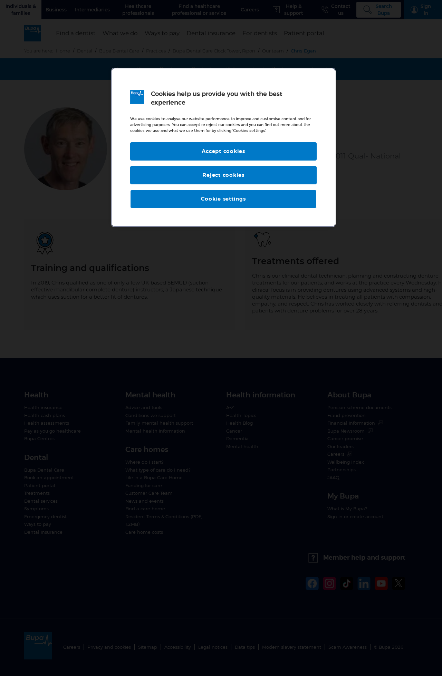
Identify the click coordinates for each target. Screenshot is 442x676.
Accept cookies (223, 151)
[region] (223, 148)
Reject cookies (223, 175)
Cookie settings (223, 199)
